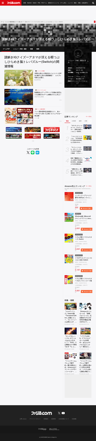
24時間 (74, 121)
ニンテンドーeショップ (81, 82)
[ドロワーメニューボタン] (3, 3)
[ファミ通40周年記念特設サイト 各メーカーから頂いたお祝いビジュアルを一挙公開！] (18, 116)
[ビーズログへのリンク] (54, 429)
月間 (85, 121)
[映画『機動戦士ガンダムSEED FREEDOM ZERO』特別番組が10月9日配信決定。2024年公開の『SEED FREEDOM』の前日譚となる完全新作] (87, 159)
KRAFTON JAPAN (39, 97)
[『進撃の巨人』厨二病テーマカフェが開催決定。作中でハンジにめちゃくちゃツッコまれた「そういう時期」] (87, 170)
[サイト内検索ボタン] (93, 3)
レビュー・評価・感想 (19, 49)
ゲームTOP (6, 49)
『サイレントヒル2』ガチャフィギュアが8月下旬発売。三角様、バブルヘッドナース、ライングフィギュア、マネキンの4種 (76, 150)
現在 (67, 121)
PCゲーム (44, 3)
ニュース (70, 3)
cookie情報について (64, 419)
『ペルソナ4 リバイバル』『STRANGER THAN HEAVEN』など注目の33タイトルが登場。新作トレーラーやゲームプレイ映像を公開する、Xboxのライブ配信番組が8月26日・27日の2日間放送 (77, 139)
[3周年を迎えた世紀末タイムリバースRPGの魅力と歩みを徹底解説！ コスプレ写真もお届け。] (18, 78)
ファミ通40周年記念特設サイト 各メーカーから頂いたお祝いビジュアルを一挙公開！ (48, 113)
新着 (24, 3)
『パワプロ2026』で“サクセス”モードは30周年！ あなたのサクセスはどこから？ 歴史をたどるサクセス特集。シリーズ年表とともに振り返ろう (86, 341)
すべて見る (89, 116)
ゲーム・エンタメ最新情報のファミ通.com (11, 22)
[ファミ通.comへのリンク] (13, 3)
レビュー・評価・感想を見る (77, 61)
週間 (80, 121)
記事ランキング (71, 116)
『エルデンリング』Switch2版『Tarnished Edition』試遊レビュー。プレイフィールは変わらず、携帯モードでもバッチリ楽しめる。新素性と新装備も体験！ (71, 316)
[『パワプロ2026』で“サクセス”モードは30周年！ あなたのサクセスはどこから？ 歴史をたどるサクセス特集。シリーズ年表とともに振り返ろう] (86, 331)
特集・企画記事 (82, 3)
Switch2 (29, 3)
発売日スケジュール (53, 3)
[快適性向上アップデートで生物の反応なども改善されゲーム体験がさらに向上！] (18, 97)
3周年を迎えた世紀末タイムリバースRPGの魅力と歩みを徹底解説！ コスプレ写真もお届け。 (48, 75)
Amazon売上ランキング (75, 186)
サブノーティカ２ (41, 90)
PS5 (39, 3)
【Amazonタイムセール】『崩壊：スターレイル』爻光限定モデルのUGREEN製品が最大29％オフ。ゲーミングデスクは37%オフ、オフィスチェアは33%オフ (86, 316)
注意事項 (53, 419)
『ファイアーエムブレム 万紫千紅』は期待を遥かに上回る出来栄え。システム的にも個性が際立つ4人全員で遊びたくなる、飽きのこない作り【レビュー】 (86, 366)
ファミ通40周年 (41, 109)
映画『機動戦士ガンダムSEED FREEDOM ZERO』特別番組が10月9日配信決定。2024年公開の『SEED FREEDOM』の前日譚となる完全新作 (77, 161)
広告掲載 (74, 419)
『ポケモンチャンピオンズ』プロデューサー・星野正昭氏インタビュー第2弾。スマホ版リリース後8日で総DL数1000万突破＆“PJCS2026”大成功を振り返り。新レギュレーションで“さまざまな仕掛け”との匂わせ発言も (76, 128)
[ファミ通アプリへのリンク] (42, 429)
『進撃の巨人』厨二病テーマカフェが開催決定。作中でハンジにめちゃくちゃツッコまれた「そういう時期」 (76, 172)
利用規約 (46, 419)
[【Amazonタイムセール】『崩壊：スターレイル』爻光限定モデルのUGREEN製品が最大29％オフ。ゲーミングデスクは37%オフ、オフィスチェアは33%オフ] (86, 306)
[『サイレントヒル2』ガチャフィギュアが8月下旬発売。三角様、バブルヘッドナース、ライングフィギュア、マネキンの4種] (87, 148)
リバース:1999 (41, 71)
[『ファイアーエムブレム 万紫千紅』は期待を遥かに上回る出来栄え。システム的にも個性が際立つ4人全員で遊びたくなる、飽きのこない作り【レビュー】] (86, 355)
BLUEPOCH (37, 80)
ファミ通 (36, 118)
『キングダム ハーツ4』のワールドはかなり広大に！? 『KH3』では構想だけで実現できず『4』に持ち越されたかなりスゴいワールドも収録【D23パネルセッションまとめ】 (71, 341)
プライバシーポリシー (35, 419)
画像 (31, 49)
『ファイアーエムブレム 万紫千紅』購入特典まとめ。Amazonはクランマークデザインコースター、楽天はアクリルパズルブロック (71, 366)
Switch (34, 3)
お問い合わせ (23, 419)
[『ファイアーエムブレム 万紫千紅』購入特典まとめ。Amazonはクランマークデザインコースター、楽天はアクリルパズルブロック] (71, 355)
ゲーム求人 (63, 3)
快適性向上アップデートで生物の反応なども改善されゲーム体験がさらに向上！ (48, 93)
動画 (75, 3)
